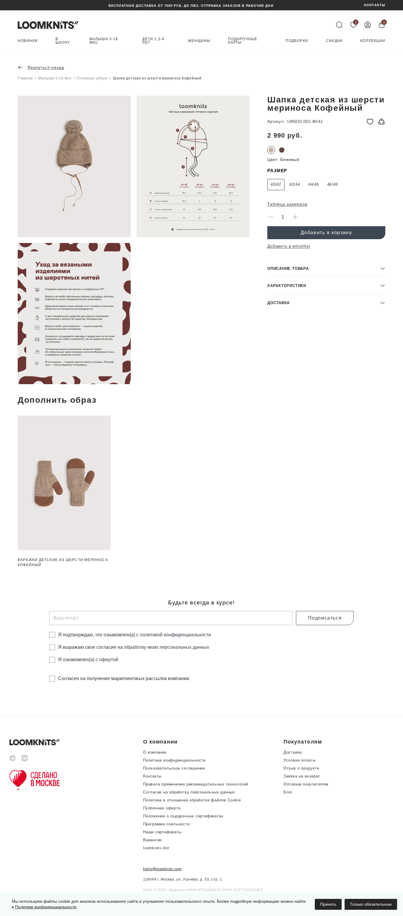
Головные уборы (92, 78)
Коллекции (372, 41)
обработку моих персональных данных (166, 647)
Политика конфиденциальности (174, 760)
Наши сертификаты (162, 832)
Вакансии (152, 840)
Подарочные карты (242, 41)
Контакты (152, 776)
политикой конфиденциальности (175, 634)
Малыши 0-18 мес (103, 41)
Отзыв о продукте (301, 768)
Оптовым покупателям (306, 784)
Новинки (28, 41)
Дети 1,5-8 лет (153, 41)
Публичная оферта (161, 808)
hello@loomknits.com (162, 869)
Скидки (334, 41)
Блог (288, 792)
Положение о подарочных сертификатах (183, 816)
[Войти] (367, 24)
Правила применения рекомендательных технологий (195, 784)
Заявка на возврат (302, 776)
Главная (25, 78)
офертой (108, 659)
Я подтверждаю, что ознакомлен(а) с (134, 634)
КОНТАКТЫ (374, 5)
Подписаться (325, 617)
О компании (154, 752)
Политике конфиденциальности (45, 906)
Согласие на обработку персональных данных (189, 792)
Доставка (293, 752)
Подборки (297, 41)
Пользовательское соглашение (174, 768)
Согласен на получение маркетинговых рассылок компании (123, 678)
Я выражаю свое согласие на (133, 647)
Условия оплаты (300, 760)
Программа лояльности (166, 824)
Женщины (199, 41)
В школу (62, 41)
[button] (326, 268)
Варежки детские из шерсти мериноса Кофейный (63, 562)
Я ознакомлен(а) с (88, 659)
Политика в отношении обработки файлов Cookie (192, 800)
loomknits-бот (156, 848)
